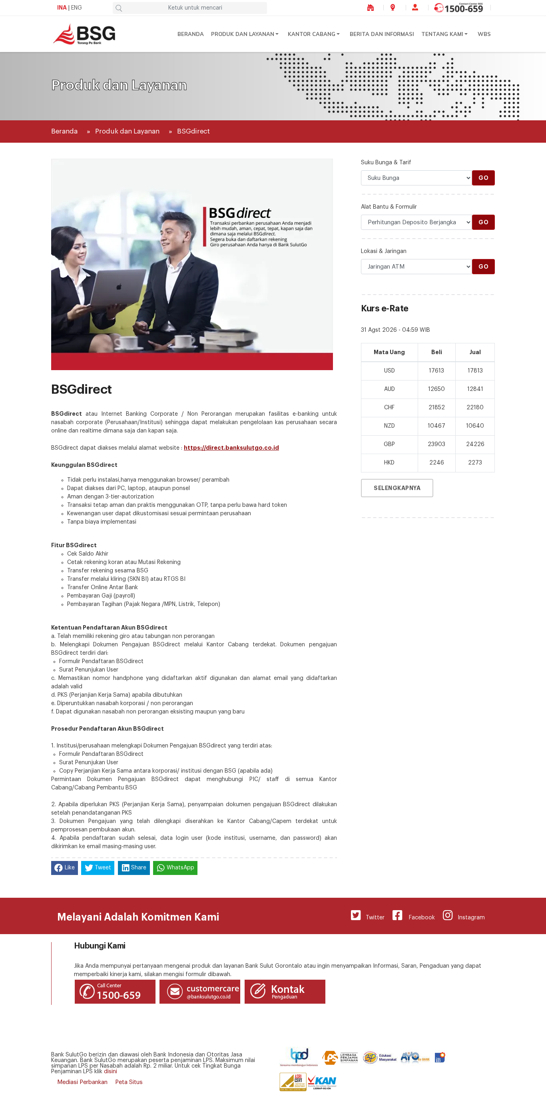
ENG (76, 8)
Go (483, 178)
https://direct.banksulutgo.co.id (231, 447)
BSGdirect (193, 131)
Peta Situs (129, 1082)
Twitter (373, 918)
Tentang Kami (442, 34)
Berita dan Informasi (382, 34)
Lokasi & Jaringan (384, 251)
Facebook (419, 918)
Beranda (190, 34)
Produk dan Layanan (242, 34)
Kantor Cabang (311, 34)
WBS (484, 34)
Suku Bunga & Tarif (386, 162)
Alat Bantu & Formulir (389, 207)
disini (110, 1071)
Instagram (469, 918)
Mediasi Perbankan (82, 1082)
